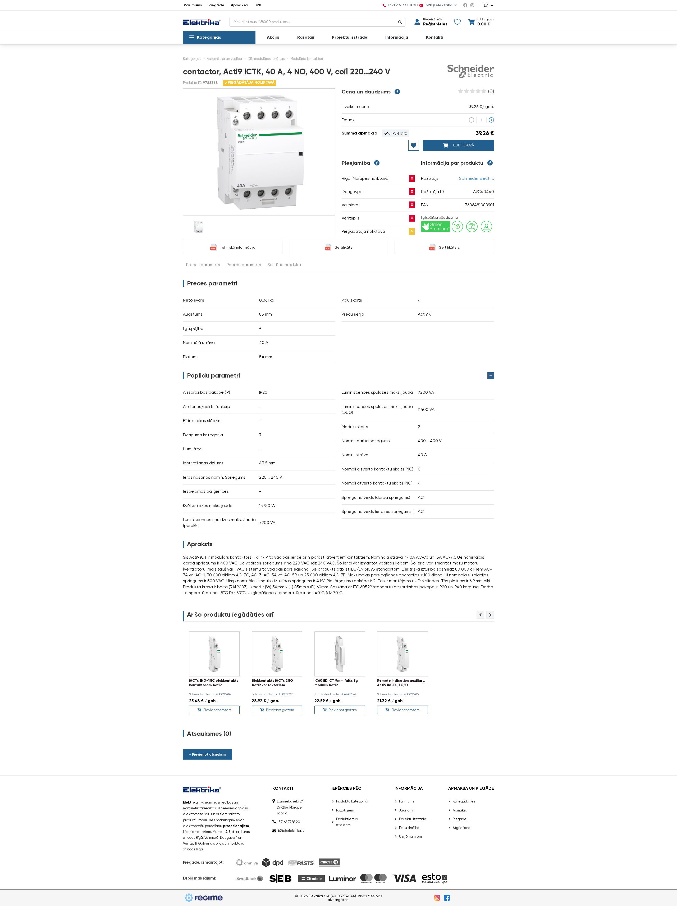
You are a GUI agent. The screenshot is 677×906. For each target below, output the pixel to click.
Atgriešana (461, 828)
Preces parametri (203, 264)
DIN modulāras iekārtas (266, 59)
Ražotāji (305, 37)
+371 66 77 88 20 (402, 5)
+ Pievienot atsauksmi (207, 754)
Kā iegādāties (464, 801)
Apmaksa (239, 5)
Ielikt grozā (463, 145)
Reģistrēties (435, 24)
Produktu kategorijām (353, 801)
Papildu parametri (244, 264)
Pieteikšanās (433, 19)
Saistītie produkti (284, 264)
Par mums (193, 5)
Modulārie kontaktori (306, 59)
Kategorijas (209, 37)
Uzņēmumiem (410, 836)
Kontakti (434, 37)
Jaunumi (406, 810)
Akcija (273, 37)
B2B (257, 5)
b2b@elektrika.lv (440, 5)
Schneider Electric (476, 178)
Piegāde (216, 5)
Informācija (396, 37)
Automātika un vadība (224, 59)
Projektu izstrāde (349, 37)
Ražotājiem (345, 810)
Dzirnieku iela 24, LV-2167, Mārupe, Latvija (290, 807)
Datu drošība (409, 828)
